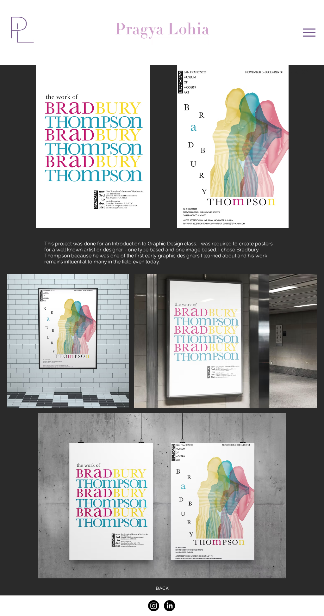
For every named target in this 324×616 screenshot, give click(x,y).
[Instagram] (153, 605)
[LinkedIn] (169, 605)
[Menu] (309, 32)
